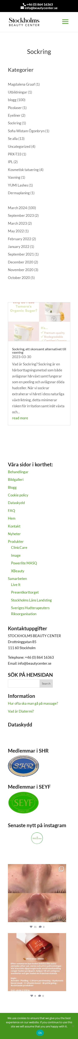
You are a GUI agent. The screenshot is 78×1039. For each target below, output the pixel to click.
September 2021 (21, 254)
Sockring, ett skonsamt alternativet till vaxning (39, 350)
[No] (73, 1026)
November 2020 (20, 270)
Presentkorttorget (25, 592)
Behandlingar (18, 472)
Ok (40, 1032)
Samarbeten (17, 578)
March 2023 (17, 223)
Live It (15, 584)
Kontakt (14, 526)
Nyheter (14, 534)
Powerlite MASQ (24, 563)
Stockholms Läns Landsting (31, 600)
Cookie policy (18, 495)
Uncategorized (19, 146)
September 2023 (21, 215)
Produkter (16, 541)
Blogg (12, 487)
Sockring (14, 123)
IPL (10, 162)
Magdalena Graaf (21, 84)
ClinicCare (19, 547)
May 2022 (16, 231)
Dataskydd (16, 503)
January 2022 (18, 246)
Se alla (13, 138)
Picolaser (15, 107)
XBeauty (17, 571)
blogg (12, 100)
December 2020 (20, 262)
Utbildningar (17, 92)
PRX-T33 (14, 154)
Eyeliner (14, 115)
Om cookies (17, 738)
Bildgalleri (16, 479)
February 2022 (19, 239)
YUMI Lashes (18, 185)
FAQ (11, 510)
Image (16, 555)
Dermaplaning (19, 193)
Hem (11, 518)
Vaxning (14, 177)
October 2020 (19, 277)
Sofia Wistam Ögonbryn (26, 131)
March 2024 (17, 208)
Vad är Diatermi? (21, 711)
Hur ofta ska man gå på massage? (33, 703)
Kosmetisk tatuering (23, 169)
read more (20, 418)
